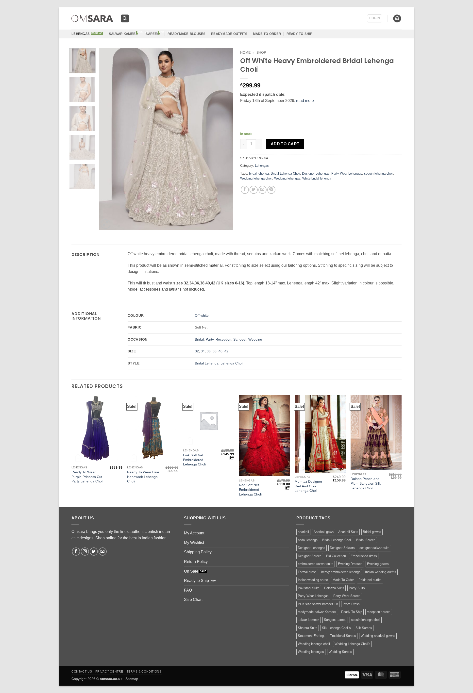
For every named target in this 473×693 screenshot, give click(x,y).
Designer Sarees (309, 556)
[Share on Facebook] (245, 190)
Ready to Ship (196, 580)
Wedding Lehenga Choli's (352, 644)
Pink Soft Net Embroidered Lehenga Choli (194, 459)
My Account (194, 533)
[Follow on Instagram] (85, 551)
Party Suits (357, 588)
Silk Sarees (363, 628)
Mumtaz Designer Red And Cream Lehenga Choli (308, 486)
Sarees (152, 34)
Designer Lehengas (315, 173)
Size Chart (193, 599)
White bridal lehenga (316, 178)
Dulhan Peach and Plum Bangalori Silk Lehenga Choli (366, 483)
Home (245, 52)
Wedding (255, 339)
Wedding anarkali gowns (378, 636)
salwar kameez (308, 620)
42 (226, 351)
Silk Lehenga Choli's (336, 628)
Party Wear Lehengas (346, 173)
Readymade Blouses (186, 34)
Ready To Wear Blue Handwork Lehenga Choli (143, 476)
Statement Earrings (311, 636)
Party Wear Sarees (346, 596)
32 (197, 351)
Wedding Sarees (340, 652)
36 (209, 351)
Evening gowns (378, 564)
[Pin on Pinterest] (271, 190)
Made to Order (267, 34)
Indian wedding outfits (380, 572)
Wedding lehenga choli (256, 178)
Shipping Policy (198, 552)
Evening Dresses (350, 564)
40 (220, 351)
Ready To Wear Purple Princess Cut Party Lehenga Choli (87, 476)
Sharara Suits (307, 628)
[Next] (224, 139)
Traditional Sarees (343, 636)
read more (305, 101)
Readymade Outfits (229, 34)
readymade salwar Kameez (317, 612)
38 (215, 351)
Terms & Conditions (144, 671)
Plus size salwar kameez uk (318, 604)
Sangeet (239, 339)
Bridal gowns (372, 532)
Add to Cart (285, 144)
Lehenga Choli (231, 363)
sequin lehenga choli (378, 173)
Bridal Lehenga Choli (285, 173)
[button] (125, 19)
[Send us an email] (103, 551)
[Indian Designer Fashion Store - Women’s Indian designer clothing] (92, 18)
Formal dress (307, 572)
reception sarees (378, 612)
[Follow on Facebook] (76, 551)
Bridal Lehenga (207, 363)
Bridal (199, 339)
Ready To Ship (299, 34)
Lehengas (80, 34)
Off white (202, 315)
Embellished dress (364, 556)
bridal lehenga (259, 173)
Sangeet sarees (335, 620)
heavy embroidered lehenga (340, 572)
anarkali (303, 532)
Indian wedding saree (313, 580)
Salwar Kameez (123, 34)
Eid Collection (336, 556)
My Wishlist (194, 543)
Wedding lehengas (287, 178)
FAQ (188, 590)
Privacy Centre (109, 671)
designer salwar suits (374, 548)
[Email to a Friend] (262, 190)
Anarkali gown (324, 532)
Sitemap (131, 679)
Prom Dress (351, 604)
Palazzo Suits (334, 588)
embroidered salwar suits (315, 564)
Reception (223, 339)
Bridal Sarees (365, 540)
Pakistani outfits (370, 580)
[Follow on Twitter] (94, 551)
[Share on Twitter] (254, 190)
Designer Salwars (342, 548)
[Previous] (107, 139)
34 (203, 351)
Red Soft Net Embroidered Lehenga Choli (250, 489)
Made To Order (343, 580)
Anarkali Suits (348, 532)
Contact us (81, 671)
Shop (261, 52)
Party (210, 339)
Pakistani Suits (309, 588)
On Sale (191, 571)
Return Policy (196, 562)
